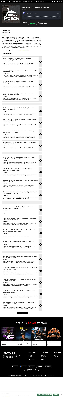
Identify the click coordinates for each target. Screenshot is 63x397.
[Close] (62, 395)
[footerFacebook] (33, 371)
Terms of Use (25, 375)
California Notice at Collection (43, 375)
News (33, 1)
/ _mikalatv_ (5, 35)
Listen (20, 1)
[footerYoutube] (39, 371)
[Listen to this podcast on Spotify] (32, 23)
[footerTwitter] (36, 371)
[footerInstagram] (24, 371)
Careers (42, 359)
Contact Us (56, 355)
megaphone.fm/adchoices (23, 50)
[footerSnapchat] (30, 371)
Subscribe (42, 1)
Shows (13, 1)
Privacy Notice (30, 375)
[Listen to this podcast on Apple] (43, 23)
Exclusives (30, 1)
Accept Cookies (56, 394)
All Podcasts (31, 355)
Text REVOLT (56, 356)
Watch (17, 1)
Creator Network (31, 359)
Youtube (61, 1)
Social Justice (24, 1)
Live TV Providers (32, 356)
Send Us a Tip (43, 356)
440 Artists (30, 360)
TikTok (54, 1)
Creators (37, 1)
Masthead (43, 355)
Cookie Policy (35, 375)
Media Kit (43, 358)
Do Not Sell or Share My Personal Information (45, 394)
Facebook (57, 1)
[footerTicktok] (27, 371)
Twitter (59, 1)
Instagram (52, 1)
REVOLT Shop (56, 358)
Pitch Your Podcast (32, 358)
